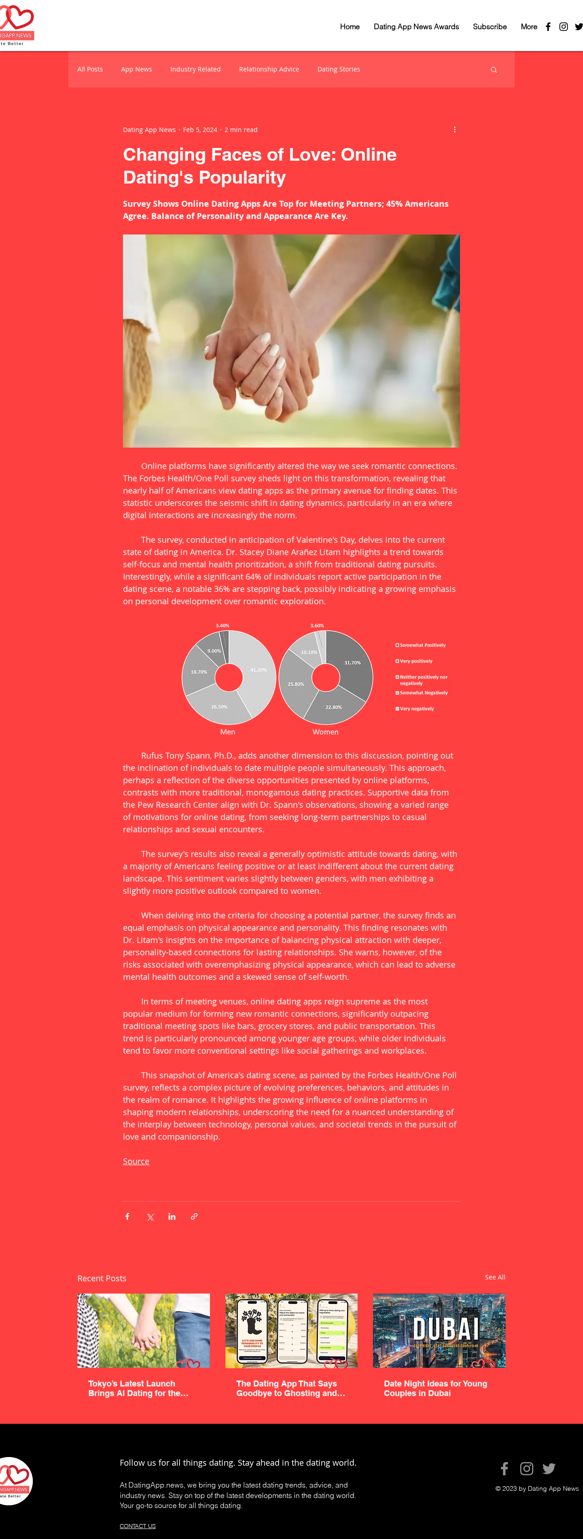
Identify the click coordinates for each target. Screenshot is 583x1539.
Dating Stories (338, 69)
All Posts (90, 69)
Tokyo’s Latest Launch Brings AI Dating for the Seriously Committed (134, 1388)
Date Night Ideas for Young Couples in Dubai (435, 1388)
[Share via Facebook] (127, 1216)
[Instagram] (527, 1469)
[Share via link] (194, 1216)
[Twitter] (549, 1469)
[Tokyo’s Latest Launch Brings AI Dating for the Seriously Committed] (143, 1331)
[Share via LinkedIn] (172, 1216)
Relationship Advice (269, 69)
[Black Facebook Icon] (548, 26)
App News (136, 69)
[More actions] (454, 129)
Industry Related (195, 69)
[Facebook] (504, 1469)
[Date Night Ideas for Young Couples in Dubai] (439, 1331)
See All (495, 1277)
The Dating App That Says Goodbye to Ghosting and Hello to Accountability (286, 1388)
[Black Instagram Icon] (563, 26)
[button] (494, 69)
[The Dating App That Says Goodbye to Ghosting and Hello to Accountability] (291, 1331)
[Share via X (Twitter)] (149, 1216)
